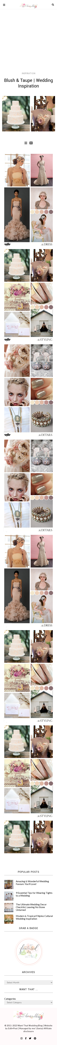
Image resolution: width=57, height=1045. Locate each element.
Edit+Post (13, 1028)
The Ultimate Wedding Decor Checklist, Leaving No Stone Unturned (31, 907)
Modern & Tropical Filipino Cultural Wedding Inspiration (34, 917)
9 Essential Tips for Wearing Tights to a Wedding (34, 894)
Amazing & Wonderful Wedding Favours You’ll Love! (32, 882)
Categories (10, 998)
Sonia (39, 1028)
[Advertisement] (28, 30)
